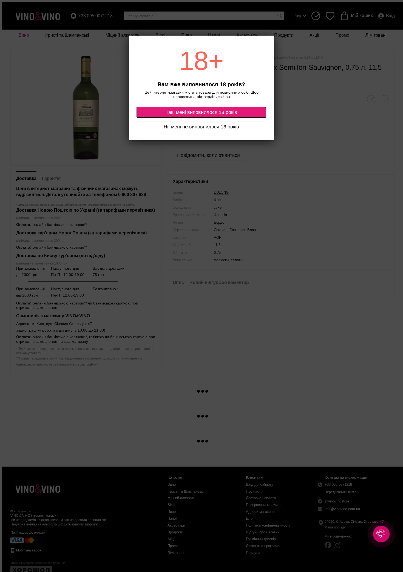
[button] (381, 534)
